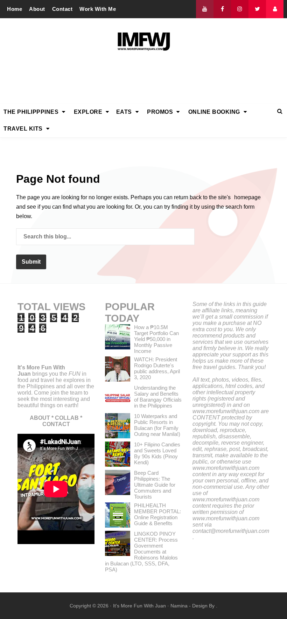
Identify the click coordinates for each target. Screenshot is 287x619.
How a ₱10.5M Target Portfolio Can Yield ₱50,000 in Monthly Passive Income (156, 339)
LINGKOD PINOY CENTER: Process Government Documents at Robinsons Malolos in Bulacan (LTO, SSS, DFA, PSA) (141, 551)
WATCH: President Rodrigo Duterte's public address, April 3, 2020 (157, 368)
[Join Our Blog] (275, 9)
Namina (179, 605)
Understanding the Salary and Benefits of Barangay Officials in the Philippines (158, 397)
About (37, 9)
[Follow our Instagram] (239, 9)
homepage (247, 197)
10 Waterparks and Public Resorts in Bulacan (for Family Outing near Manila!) (157, 425)
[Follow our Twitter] (257, 9)
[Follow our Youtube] (205, 9)
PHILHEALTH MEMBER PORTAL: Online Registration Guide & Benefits (157, 514)
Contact (62, 9)
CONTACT (56, 424)
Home (14, 9)
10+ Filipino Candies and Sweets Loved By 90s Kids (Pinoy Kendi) (157, 453)
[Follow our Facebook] (222, 9)
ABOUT (40, 418)
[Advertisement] (143, 79)
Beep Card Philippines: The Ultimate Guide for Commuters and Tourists (154, 485)
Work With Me (97, 9)
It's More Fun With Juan (139, 605)
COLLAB (67, 418)
